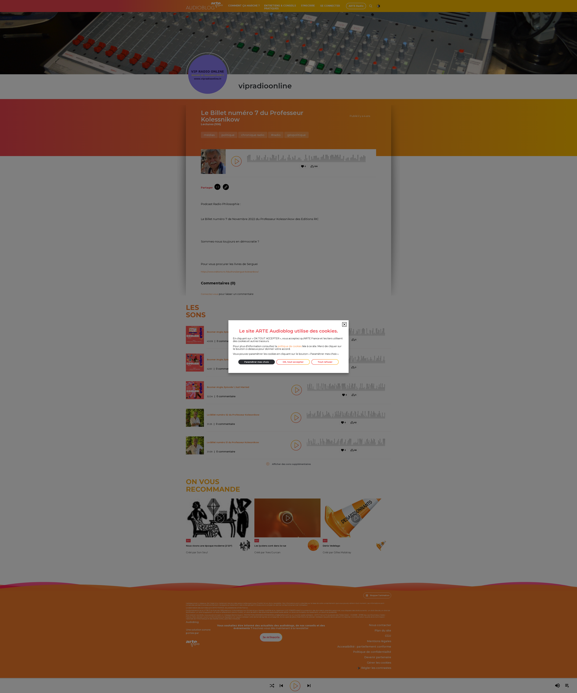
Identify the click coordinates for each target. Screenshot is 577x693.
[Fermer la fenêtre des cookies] (344, 324)
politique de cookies (290, 346)
